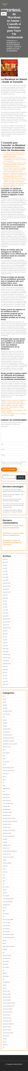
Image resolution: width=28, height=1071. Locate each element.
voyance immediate (7, 1009)
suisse (4, 943)
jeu (3, 782)
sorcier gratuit (6, 928)
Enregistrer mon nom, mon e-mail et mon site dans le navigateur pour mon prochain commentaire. (14, 462)
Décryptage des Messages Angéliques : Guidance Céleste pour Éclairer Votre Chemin (14, 490)
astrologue (5, 708)
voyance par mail (7, 1018)
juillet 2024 (5, 633)
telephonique (6, 976)
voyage (4, 985)
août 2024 (5, 630)
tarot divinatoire (6, 958)
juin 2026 (5, 565)
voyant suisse (6, 1035)
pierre (4, 880)
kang (4, 785)
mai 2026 (5, 568)
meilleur (4, 860)
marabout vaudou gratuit (8, 836)
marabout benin (6, 809)
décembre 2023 (6, 654)
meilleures (5, 866)
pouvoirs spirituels (20, 403)
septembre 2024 (7, 627)
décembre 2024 (6, 619)
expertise (14, 401)
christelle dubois (6, 729)
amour (16, 400)
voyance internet (7, 1014)
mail (4, 791)
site (3, 916)
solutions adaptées (13, 407)
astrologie (5, 705)
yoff (3, 1047)
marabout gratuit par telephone (10, 821)
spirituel (4, 940)
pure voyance (6, 886)
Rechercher (5, 474)
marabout (3, 403)
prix (3, 883)
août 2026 (5, 559)
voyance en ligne (7, 997)
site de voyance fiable (8, 919)
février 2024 (5, 648)
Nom (2, 444)
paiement (5, 872)
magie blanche (6, 788)
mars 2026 (5, 574)
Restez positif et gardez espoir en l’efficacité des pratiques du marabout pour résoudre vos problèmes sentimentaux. (15, 185)
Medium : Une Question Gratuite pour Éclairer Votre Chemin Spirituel (12, 542)
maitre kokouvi (6, 797)
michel (4, 869)
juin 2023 (5, 672)
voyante (4, 1038)
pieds (4, 877)
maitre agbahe (6, 794)
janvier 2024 (6, 651)
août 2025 (5, 595)
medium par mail (7, 854)
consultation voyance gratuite (10, 743)
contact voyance (7, 746)
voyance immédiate (7, 1012)
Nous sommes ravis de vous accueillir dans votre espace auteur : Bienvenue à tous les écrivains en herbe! (13, 505)
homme (4, 776)
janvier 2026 (6, 580)
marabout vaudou (7, 833)
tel (3, 970)
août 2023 (5, 666)
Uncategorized (11, 42)
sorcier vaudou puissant (8, 937)
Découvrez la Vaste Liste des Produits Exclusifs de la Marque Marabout (12, 499)
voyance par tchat (7, 1020)
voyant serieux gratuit (8, 1032)
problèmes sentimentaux (12, 405)
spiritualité (21, 407)
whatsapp (5, 1044)
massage (5, 842)
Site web (3, 455)
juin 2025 (5, 601)
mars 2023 (5, 681)
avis (4, 717)
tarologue (5, 949)
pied (4, 875)
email (4, 758)
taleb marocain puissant (8, 946)
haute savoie (6, 773)
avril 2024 (5, 642)
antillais (4, 702)
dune (4, 755)
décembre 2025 (6, 583)
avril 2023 (5, 678)
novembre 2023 (6, 657)
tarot (4, 952)
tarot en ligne (6, 961)
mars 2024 (5, 645)
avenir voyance (6, 714)
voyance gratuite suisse (8, 1006)
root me (4, 907)
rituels (6, 407)
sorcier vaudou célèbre (8, 934)
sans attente (6, 913)
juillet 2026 (5, 562)
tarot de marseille (7, 955)
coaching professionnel (8, 738)
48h (3, 696)
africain (4, 699)
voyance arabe (6, 991)
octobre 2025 (6, 589)
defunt (4, 749)
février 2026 (5, 577)
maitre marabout (7, 800)
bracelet (4, 720)
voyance (5, 988)
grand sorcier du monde (8, 770)
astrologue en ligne (7, 711)
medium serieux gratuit (8, 857)
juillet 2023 (5, 669)
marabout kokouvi (7, 824)
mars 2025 (5, 610)
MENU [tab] (3, 13)
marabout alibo (6, 806)
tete (3, 979)
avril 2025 (5, 607)
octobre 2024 (6, 624)
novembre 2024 (6, 622)
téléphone (5, 973)
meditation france (7, 845)
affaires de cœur (11, 400)
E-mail (3, 449)
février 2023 (5, 684)
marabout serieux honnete (9, 830)
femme (4, 764)
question (5, 889)
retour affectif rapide (7, 901)
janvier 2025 (6, 616)
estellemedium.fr (10, 9)
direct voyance (6, 752)
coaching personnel (7, 734)
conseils (9, 401)
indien (4, 779)
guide (18, 401)
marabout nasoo (7, 827)
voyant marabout (7, 1029)
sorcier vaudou (6, 931)
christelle (5, 726)
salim (4, 910)
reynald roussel (6, 904)
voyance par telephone (8, 1023)
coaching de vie (6, 732)
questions (5, 892)
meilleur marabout (7, 863)
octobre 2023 (6, 660)
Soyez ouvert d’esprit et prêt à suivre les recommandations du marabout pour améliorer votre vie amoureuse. (15, 159)
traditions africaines (5, 408)
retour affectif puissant (8, 898)
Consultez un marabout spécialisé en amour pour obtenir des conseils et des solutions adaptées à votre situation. (14, 154)
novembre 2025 (6, 586)
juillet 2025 (5, 598)
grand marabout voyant (8, 767)
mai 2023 (5, 675)
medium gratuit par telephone (10, 851)
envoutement (6, 761)
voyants (4, 1041)
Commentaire (4, 426)
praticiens (3, 405)
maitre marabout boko (8, 803)
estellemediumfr (7, 525)
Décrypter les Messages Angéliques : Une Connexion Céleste (13, 495)
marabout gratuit (7, 815)
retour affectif (6, 895)
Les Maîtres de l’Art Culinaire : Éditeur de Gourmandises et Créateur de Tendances (13, 510)
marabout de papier (7, 812)
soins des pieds (6, 922)
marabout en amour (11, 403)
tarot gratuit (5, 964)
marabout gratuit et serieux (9, 818)
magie (21, 401)
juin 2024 (5, 636)
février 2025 (5, 613)
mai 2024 (5, 639)
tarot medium (6, 967)
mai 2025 (5, 604)
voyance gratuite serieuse (9, 1003)
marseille (5, 839)
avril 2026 (5, 571)
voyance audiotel (7, 994)
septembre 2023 (7, 663)
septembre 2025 (7, 592)
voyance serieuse (7, 1026)
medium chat (6, 848)
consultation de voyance (8, 740)
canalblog (5, 723)
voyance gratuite (7, 1000)
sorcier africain (6, 925)
